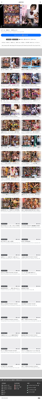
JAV (5, 380)
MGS (17, 388)
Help (4, 390)
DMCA (4, 392)
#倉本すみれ (32, 42)
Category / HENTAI (7, 387)
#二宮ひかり (37, 42)
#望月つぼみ (18, 42)
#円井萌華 (27, 42)
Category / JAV (6, 385)
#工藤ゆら (23, 42)
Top (39, 383)
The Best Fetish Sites (33, 385)
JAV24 (21, 2)
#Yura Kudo (35, 45)
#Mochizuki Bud (27, 45)
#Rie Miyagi (12, 45)
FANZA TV (18, 387)
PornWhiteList (31, 389)
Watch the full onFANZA (20, 35)
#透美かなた (13, 42)
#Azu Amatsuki (5, 45)
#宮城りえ (8, 42)
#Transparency (19, 45)
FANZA (17, 385)
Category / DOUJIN (7, 388)
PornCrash (30, 392)
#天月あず (4, 42)
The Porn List (31, 387)
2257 (4, 394)
